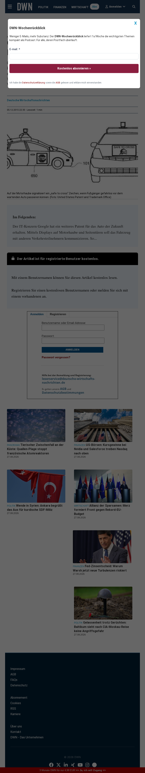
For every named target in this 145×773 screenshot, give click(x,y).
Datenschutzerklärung (33, 82)
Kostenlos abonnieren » (74, 68)
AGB (58, 82)
